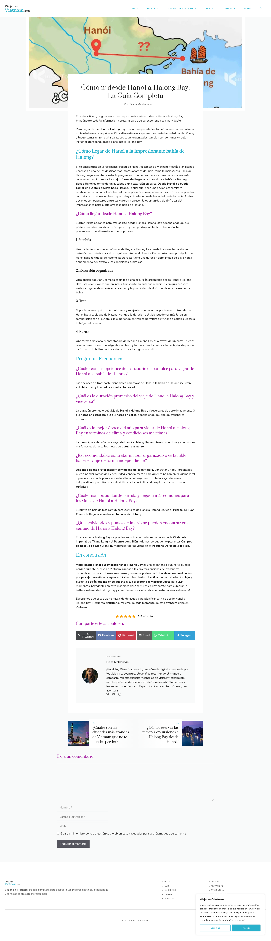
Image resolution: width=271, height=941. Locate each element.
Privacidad (217, 886)
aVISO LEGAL (217, 890)
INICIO (167, 882)
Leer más (215, 927)
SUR (208, 8)
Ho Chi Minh (170, 890)
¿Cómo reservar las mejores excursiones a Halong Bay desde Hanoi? (160, 734)
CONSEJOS (169, 898)
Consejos (229, 8)
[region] (230, 914)
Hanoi (167, 886)
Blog (247, 8)
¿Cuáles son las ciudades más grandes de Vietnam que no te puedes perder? (110, 734)
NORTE (151, 8)
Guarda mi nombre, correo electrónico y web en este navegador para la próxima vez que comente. (123, 833)
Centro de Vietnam (180, 8)
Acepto (246, 927)
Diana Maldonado (141, 104)
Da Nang (168, 894)
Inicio (134, 8)
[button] (260, 8)
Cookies (215, 882)
